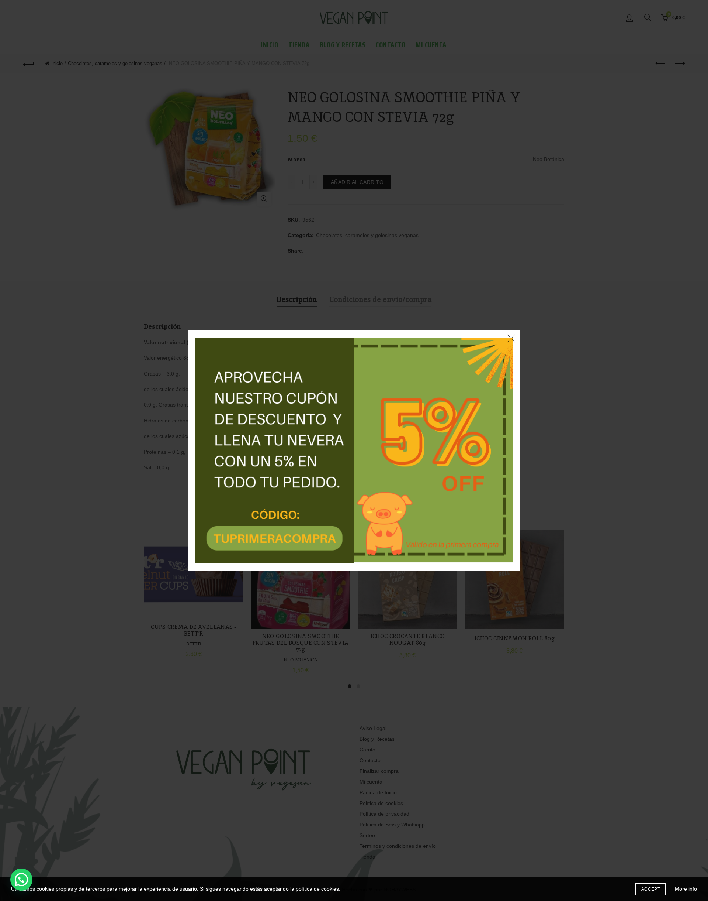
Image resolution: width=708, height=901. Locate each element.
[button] (21, 880)
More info (686, 889)
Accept (650, 889)
